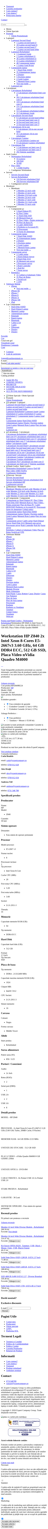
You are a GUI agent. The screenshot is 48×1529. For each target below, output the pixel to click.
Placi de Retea (23, 277)
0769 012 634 (13, 778)
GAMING (10, 389)
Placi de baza (40, 425)
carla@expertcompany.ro (16, 760)
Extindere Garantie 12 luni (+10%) (23, 707)
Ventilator (10, 614)
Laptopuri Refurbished (20, 52)
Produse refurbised (13, 1368)
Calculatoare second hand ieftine (30, 118)
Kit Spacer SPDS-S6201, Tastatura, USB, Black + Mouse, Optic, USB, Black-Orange (21, 1247)
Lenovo (20, 159)
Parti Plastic (11, 594)
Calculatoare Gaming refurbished (30, 143)
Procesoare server (24, 263)
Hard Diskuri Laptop (19, 309)
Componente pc (12, 500)
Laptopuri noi (16, 86)
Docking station (23, 77)
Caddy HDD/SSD (24, 225)
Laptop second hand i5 (26, 45)
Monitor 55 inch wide (25, 204)
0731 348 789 (13, 790)
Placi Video (22, 213)
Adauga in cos (14, 1241)
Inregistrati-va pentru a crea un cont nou (17, 368)
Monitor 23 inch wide (25, 193)
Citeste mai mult (7, 1463)
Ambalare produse (13, 1370)
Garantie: (5, 692)
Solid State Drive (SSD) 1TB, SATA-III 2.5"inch (21, 1286)
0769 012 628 (13, 765)
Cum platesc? (11, 13)
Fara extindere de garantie (20, 704)
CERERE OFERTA (14, 382)
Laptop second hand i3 (26, 43)
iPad (13, 302)
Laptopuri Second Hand (21, 40)
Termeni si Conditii (14, 1342)
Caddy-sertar (22, 254)
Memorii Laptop (17, 311)
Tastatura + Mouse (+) (21, 720)
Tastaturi (9, 427)
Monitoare (10, 489)
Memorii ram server (25, 261)
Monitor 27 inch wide (25, 200)
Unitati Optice (12, 612)
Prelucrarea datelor (13, 15)
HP (19, 163)
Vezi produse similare (9, 752)
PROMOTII (11, 384)
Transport (10, 6)
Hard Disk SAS (23, 259)
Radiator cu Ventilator (15, 607)
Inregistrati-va (17, 358)
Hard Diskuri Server (25, 257)
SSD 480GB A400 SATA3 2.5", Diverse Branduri (21, 1276)
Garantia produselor (14, 9)
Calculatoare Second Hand (22, 115)
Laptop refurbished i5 (26, 59)
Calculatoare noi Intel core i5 (28, 147)
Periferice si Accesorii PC (27, 227)
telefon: (4, 765)
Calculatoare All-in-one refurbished (31, 455)
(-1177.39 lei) (17, 738)
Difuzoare (15, 327)
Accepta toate (7, 1527)
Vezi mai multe (23, 84)
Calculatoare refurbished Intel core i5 (21, 439)
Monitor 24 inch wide (25, 197)
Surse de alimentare (25, 232)
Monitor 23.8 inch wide (26, 195)
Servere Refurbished (19, 177)
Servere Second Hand (20, 175)
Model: (4, 690)
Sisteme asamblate (25, 152)
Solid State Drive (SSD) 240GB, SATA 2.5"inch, (21, 1267)
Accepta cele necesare (10, 1521)
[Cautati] (26, 25)
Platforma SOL (12, 1331)
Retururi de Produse (14, 1351)
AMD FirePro (22, 168)
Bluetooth (15, 320)
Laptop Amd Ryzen (25, 65)
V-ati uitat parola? (13, 363)
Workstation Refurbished (21, 156)
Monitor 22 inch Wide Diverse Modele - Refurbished (22, 1227)
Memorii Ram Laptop (25, 81)
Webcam (9, 616)
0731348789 (11, 1381)
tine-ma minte (9, 373)
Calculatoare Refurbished (21, 90)
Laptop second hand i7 (26, 47)
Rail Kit (20, 268)
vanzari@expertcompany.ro (17, 1383)
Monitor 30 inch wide (37, 496)
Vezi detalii (12, 1232)
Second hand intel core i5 (27, 122)
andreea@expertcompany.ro (17, 786)
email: (3, 760)
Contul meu (11, 1322)
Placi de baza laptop (14, 600)
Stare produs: (6, 695)
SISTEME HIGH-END (15, 387)
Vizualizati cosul (7, 343)
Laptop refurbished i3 (25, 56)
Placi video (15, 166)
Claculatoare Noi (18, 145)
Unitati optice (27, 509)
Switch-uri (21, 279)
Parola (3, 363)
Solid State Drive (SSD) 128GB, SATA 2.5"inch (20, 1257)
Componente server (19, 252)
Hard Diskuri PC (24, 211)
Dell (19, 161)
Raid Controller (23, 266)
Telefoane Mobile (13, 284)
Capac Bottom (22, 594)
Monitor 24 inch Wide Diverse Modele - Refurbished (22, 1236)
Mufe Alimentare (13, 591)
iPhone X (15, 298)
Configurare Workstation (16, 473)
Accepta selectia (8, 1524)
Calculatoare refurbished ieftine (30, 111)
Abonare (5, 1311)
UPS (19, 282)
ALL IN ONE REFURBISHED (19, 391)
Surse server (22, 270)
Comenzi (9, 352)
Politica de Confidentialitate (17, 1344)
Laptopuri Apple (23, 54)
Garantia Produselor (14, 1348)
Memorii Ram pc (24, 218)
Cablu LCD (16, 323)
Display (20, 74)
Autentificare (6, 358)
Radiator (9, 605)
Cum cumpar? (12, 11)
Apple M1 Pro (12, 380)
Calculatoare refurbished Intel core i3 (31, 437)
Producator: (6, 688)
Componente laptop (25, 63)
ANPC (9, 1329)
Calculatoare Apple (25, 113)
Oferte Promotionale (19, 36)
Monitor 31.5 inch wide (26, 202)
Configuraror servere (14, 484)
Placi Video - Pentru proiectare (30, 220)
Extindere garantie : (9, 699)
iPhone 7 (14, 293)
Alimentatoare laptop (26, 72)
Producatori (10, 1324)
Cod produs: (6, 686)
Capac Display (34, 594)
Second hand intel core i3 (27, 120)
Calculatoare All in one (20, 127)
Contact (4, 20)
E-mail (3, 361)
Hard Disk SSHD (24, 70)
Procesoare (22, 229)
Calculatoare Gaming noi (27, 140)
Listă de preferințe (13, 354)
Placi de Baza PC (24, 222)
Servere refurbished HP (27, 181)
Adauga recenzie (8, 683)
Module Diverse (12, 589)
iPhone (14, 286)
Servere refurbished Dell (28, 179)
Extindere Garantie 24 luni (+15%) (23, 709)
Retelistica (15, 273)
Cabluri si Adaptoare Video (28, 275)
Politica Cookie (12, 1346)
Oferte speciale (12, 1326)
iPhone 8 (14, 295)
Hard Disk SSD (24, 216)
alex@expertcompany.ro (16, 773)
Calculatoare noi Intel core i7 (28, 150)
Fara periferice (15, 718)
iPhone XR (15, 300)
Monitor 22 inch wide (25, 191)
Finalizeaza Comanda (9, 345)
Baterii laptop (16, 318)
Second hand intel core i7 (27, 125)
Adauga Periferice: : (9, 713)
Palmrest (13, 596)
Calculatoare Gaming (19, 138)
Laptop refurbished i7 (26, 61)
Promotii (9, 33)
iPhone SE (15, 291)
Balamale (15, 316)
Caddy (14, 325)
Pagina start (5, 621)
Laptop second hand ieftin (27, 49)
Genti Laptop (22, 79)
